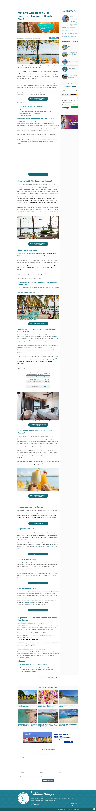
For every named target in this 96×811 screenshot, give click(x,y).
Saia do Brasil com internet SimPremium (38, 610)
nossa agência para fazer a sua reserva (47, 139)
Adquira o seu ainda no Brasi (29, 602)
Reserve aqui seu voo (38, 523)
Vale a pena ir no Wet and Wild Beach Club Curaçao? (32, 113)
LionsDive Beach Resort (40, 345)
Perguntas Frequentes (25, 115)
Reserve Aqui (46, 376)
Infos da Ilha (24, 36)
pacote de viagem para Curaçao (39, 359)
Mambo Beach (47, 71)
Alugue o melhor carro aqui (38, 554)
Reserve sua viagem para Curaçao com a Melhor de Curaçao (38, 99)
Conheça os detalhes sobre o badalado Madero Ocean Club (34, 667)
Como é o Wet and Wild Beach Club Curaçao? (31, 108)
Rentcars (55, 542)
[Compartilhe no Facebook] (50, 38)
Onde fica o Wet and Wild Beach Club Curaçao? (31, 106)
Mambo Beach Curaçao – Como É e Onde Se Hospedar (33, 664)
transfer (34, 141)
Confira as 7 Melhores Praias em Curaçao (30, 671)
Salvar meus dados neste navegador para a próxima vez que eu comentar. (37, 776)
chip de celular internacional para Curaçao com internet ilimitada (43, 591)
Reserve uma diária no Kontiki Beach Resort (38, 425)
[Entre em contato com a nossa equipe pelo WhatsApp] (94, 809)
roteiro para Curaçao (38, 358)
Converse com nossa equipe (51, 358)
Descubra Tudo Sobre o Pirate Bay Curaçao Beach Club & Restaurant (36, 669)
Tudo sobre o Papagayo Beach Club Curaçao (31, 666)
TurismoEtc (65, 36)
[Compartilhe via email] (56, 38)
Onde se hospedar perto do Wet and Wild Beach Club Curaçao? (35, 111)
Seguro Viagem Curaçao (24, 562)
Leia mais (28, 657)
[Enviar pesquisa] (76, 90)
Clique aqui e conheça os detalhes (45, 629)
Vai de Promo (37, 512)
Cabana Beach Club (42, 439)
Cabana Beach (53, 125)
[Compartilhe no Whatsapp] (54, 38)
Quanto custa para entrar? (26, 109)
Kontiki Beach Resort (35, 125)
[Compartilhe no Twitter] (52, 38)
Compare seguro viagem (38, 583)
